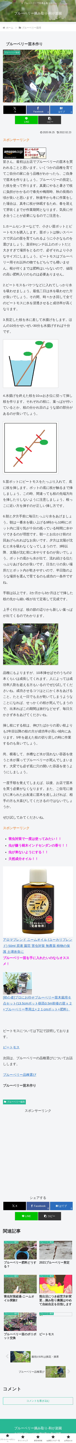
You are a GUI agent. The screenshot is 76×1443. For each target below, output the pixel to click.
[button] (49, 120)
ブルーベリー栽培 (16, 1101)
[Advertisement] (38, 1152)
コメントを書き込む (38, 1400)
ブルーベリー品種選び (19, 1075)
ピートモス (11, 1047)
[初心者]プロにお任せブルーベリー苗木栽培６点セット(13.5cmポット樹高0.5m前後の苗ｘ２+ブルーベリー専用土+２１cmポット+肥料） (37, 1003)
